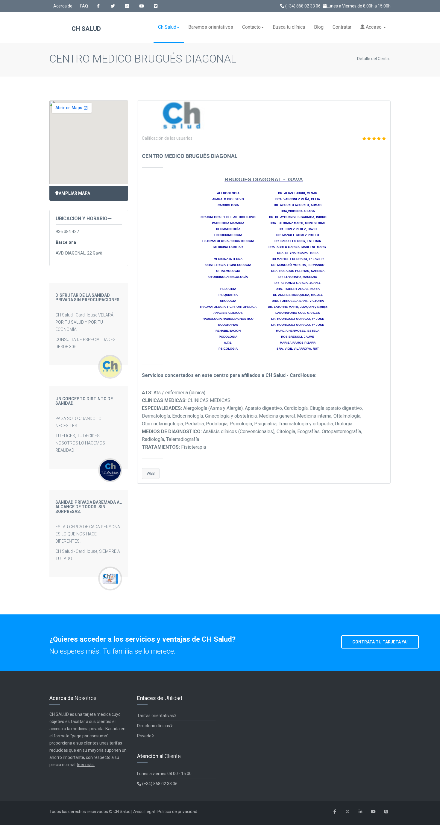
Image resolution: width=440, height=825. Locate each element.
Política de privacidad (177, 811)
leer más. (86, 764)
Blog (319, 27)
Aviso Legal (144, 811)
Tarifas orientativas (155, 715)
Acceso (374, 27)
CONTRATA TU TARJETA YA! (380, 642)
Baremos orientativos (210, 27)
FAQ (84, 6)
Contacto (251, 27)
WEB (151, 473)
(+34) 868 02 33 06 (302, 6)
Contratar (342, 27)
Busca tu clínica (289, 27)
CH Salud (85, 28)
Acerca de (62, 6)
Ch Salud (167, 27)
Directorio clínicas (153, 725)
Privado (144, 735)
